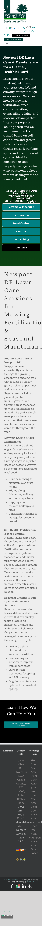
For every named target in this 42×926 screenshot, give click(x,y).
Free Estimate (13, 39)
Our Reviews (21, 35)
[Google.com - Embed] (8, 771)
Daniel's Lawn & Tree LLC (12, 880)
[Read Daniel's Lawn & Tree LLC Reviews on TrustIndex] (7, 916)
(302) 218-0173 (21, 810)
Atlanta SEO (30, 882)
